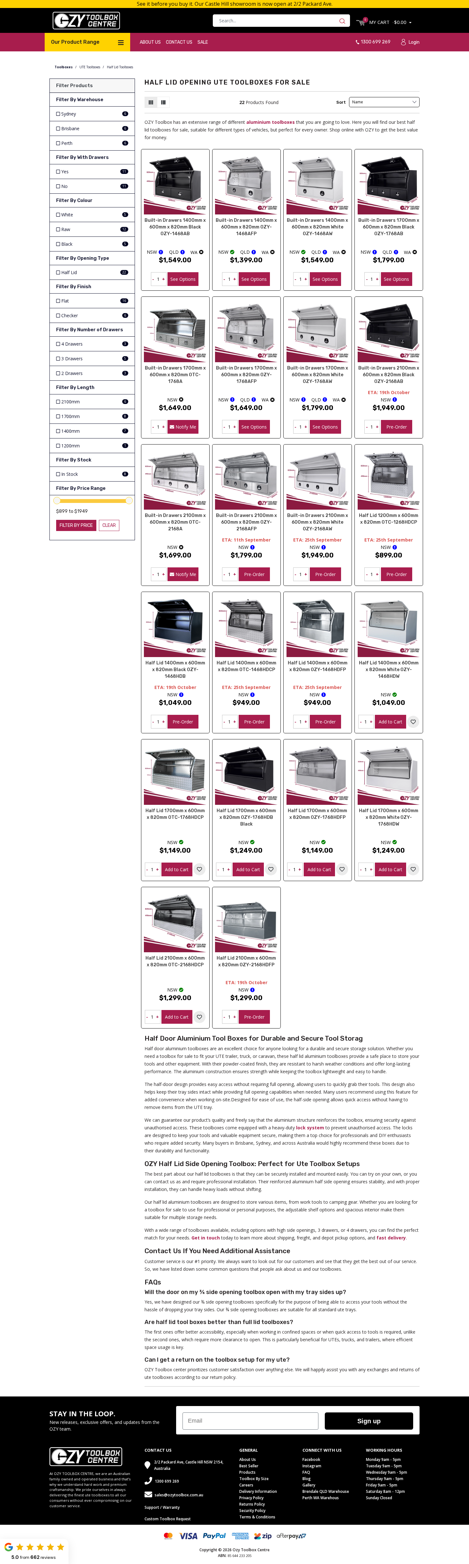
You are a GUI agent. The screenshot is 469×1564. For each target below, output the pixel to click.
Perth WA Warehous (320, 1497)
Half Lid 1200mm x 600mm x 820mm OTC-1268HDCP (388, 519)
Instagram (311, 1466)
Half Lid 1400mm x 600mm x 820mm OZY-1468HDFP (317, 666)
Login (414, 42)
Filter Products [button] (74, 85)
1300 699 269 (376, 42)
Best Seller (248, 1466)
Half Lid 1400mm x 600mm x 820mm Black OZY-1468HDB (175, 669)
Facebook (311, 1459)
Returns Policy (252, 1504)
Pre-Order (396, 427)
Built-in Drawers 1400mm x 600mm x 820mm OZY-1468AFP (246, 227)
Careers (246, 1485)
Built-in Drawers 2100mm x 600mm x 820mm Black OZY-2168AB (388, 374)
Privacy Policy (251, 1497)
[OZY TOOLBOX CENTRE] (86, 20)
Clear (109, 525)
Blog (306, 1478)
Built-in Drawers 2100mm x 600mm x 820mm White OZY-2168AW (317, 522)
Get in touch (205, 1238)
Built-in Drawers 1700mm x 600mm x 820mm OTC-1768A (175, 374)
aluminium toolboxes (270, 122)
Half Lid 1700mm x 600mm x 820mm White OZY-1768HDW (388, 817)
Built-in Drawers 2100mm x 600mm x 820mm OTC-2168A (175, 522)
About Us (150, 42)
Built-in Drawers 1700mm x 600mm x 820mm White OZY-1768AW (317, 374)
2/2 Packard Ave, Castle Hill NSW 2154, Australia (188, 1465)
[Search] (344, 20)
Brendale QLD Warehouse (325, 1491)
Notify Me (185, 427)
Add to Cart (390, 722)
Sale (202, 42)
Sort (341, 102)
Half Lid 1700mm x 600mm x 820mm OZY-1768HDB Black (246, 817)
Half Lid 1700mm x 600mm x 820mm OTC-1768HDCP (175, 814)
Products (247, 1472)
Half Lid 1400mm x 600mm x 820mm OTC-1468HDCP (246, 666)
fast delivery (391, 1238)
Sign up (369, 1421)
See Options (183, 279)
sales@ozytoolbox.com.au (179, 1495)
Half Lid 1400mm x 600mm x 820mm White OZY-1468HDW (389, 669)
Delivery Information (258, 1491)
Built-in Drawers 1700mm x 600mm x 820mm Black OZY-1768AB (388, 227)
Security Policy (252, 1510)
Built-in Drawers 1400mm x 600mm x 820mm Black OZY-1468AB (175, 227)
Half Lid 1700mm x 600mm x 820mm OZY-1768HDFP (317, 814)
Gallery (308, 1485)
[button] (413, 722)
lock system (310, 1128)
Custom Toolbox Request (168, 1519)
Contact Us (179, 42)
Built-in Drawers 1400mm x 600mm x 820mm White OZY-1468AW (317, 227)
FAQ (306, 1472)
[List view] (163, 102)
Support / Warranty (162, 1507)
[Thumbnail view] (151, 102)
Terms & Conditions (257, 1517)
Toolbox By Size (254, 1478)
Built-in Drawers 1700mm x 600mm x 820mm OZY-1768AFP (246, 374)
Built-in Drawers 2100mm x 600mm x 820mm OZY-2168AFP (246, 522)
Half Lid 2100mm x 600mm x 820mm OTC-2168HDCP (175, 961)
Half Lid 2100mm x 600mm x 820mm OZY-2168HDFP (246, 961)
